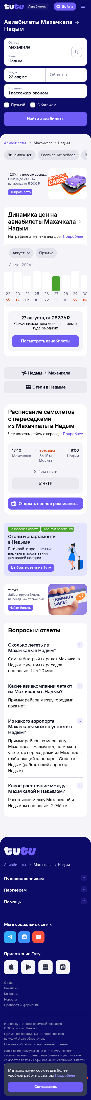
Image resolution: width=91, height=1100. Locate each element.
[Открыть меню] (83, 7)
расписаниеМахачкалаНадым (48, 506)
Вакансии (11, 988)
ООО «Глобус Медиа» (20, 1028)
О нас (8, 983)
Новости (10, 999)
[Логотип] (14, 6)
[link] (20, 192)
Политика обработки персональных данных (36, 1044)
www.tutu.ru (17, 1038)
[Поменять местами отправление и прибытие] (76, 52)
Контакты (11, 994)
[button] (10, 937)
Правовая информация (21, 1005)
